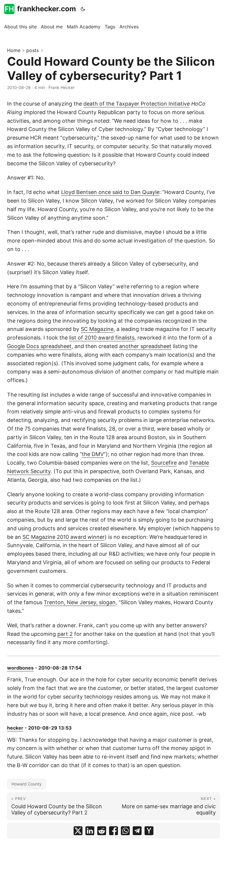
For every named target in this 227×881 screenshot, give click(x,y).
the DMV (93, 454)
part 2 (65, 634)
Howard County (27, 783)
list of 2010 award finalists (101, 337)
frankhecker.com (46, 8)
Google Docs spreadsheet (39, 346)
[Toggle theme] (83, 9)
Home (13, 50)
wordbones (20, 668)
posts (32, 50)
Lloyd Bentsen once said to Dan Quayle (110, 192)
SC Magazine (97, 329)
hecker (15, 728)
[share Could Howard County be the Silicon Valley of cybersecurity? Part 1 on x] (78, 830)
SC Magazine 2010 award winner (63, 537)
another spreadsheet (145, 346)
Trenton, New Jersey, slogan (80, 602)
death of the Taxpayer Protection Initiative (136, 104)
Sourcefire (164, 463)
